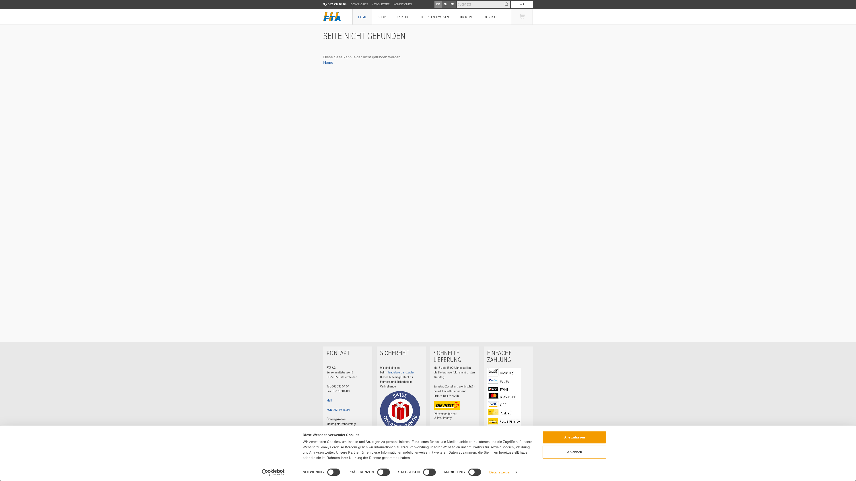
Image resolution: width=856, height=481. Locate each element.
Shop (382, 17)
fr (452, 4)
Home (362, 17)
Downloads (359, 4)
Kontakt (491, 17)
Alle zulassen (574, 437)
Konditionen (402, 4)
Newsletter (381, 4)
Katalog (403, 17)
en (445, 4)
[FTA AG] (332, 16)
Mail (329, 400)
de (438, 4)
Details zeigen (500, 472)
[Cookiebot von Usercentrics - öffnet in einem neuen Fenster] (273, 472)
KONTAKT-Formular (338, 410)
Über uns (466, 17)
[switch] (380, 472)
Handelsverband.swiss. (401, 372)
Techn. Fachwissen (434, 17)
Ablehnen (574, 452)
